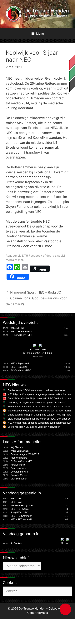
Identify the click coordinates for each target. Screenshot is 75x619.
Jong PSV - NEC (19, 512)
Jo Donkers (16, 543)
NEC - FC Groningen (21, 516)
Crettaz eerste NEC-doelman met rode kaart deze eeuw (37, 390)
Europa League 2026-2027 (25, 454)
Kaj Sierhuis (17, 447)
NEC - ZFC (16, 498)
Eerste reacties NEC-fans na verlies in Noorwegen (34, 427)
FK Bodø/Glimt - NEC (21, 335)
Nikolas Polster (18, 464)
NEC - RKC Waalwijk (21, 519)
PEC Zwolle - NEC (37, 349)
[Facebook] (9, 268)
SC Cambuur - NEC (21, 370)
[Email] (25, 268)
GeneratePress (37, 613)
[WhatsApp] (17, 268)
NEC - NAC (16, 502)
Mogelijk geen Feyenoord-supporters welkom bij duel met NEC (40, 410)
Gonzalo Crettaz (19, 475)
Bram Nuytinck (18, 468)
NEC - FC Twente (20, 509)
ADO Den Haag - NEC (22, 505)
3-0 (66, 519)
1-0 (66, 512)
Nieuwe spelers (19, 457)
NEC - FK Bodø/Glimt (21, 331)
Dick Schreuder (19, 478)
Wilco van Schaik (19, 451)
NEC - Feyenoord (20, 363)
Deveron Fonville (19, 471)
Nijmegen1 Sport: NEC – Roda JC (35, 292)
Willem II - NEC (18, 328)
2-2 (66, 498)
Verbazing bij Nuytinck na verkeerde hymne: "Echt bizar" (37, 402)
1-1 (66, 502)
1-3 (66, 509)
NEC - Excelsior (19, 367)
